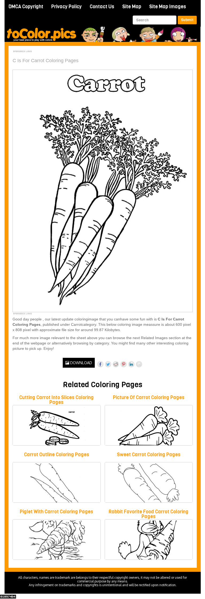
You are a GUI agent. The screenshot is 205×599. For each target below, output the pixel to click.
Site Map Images (167, 6)
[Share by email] (139, 364)
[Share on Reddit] (116, 364)
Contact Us (102, 6)
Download (80, 362)
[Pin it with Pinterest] (123, 364)
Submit (187, 19)
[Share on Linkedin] (131, 364)
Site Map (131, 6)
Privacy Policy (66, 6)
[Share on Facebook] (100, 364)
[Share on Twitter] (108, 364)
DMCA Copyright (26, 6)
